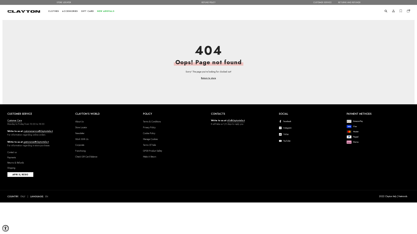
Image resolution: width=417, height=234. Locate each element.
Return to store (208, 78)
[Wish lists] (400, 11)
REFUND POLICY (208, 2)
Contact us (12, 152)
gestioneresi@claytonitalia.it (36, 141)
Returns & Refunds (15, 162)
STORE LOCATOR (64, 2)
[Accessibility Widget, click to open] (5, 228)
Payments (11, 157)
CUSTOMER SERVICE (322, 2)
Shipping (11, 167)
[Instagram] (281, 128)
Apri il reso (20, 174)
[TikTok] (281, 134)
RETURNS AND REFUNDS (349, 2)
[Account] (393, 11)
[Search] (386, 11)
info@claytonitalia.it (236, 120)
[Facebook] (281, 121)
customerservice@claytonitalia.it (38, 131)
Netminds (402, 196)
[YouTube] (281, 141)
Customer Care (14, 120)
